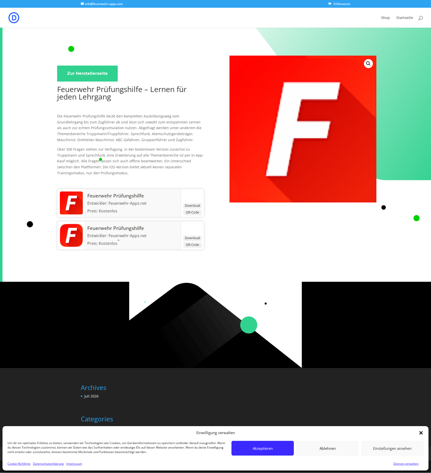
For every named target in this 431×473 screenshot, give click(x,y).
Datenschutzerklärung (48, 464)
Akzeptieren (263, 448)
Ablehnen (328, 448)
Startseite (404, 18)
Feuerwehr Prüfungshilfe (115, 195)
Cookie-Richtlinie (18, 464)
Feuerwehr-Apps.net (127, 235)
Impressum (74, 464)
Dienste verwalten (406, 464)
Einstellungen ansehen (392, 448)
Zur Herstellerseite (87, 73)
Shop (385, 18)
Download (192, 205)
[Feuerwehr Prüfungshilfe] (71, 213)
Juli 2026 (91, 396)
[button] (421, 432)
